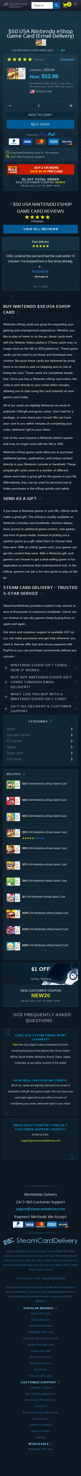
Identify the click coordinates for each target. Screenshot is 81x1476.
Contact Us (40, 1406)
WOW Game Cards (40, 1363)
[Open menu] (75, 3)
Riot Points (40, 1369)
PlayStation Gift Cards (40, 1332)
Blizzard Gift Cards (40, 1357)
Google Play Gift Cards (40, 1344)
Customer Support (40, 1387)
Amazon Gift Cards (41, 1375)
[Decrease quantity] (10, 106)
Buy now (40, 124)
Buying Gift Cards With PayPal (40, 1412)
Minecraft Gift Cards (40, 1325)
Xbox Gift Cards (40, 1319)
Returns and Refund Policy (40, 1399)
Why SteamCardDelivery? (40, 1393)
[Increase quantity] (71, 106)
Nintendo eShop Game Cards (40, 1338)
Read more (40, 271)
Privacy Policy (40, 1418)
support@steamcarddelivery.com (40, 1140)
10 (70, 296)
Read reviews (67, 59)
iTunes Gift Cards (40, 1351)
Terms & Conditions (40, 1424)
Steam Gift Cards (41, 1313)
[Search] (56, 5)
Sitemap (40, 1437)
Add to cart (40, 115)
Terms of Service (40, 1431)
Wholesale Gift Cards (40, 1449)
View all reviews (40, 229)
